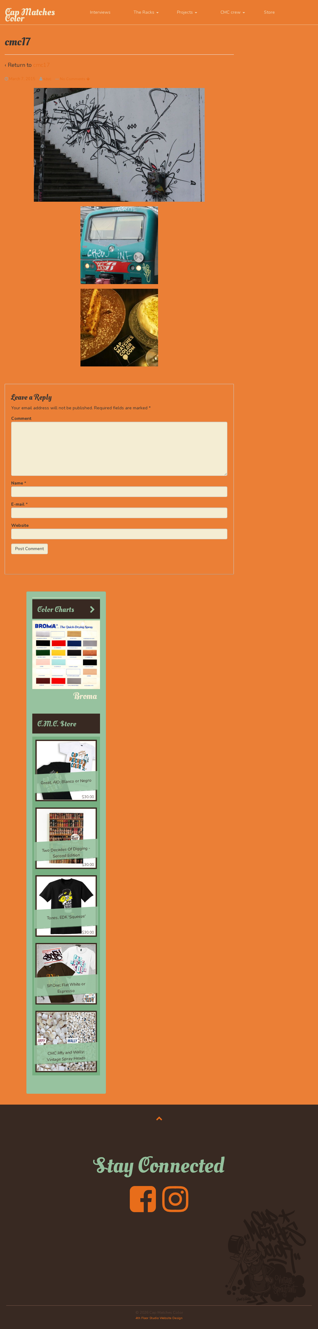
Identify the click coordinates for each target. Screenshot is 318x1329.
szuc (47, 79)
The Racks (145, 12)
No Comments (73, 78)
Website (20, 525)
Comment (21, 418)
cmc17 (41, 65)
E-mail (18, 504)
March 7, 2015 (22, 79)
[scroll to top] (159, 1118)
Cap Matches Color (30, 15)
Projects (185, 12)
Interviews (100, 12)
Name (17, 483)
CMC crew (231, 12)
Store (269, 12)
